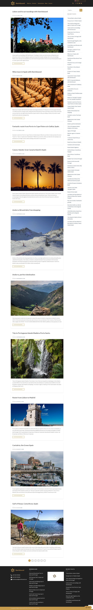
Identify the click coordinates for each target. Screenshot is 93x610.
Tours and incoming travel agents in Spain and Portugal (74, 24)
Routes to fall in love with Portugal (73, 162)
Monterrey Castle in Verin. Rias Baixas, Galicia (74, 166)
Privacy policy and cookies (33, 608)
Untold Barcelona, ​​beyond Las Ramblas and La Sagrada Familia (74, 212)
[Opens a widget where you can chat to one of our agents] (88, 607)
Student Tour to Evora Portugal (74, 158)
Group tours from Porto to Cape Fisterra (73, 33)
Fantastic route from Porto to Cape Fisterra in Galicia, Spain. (35, 126)
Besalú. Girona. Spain (72, 192)
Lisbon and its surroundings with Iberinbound (30, 12)
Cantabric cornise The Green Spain (74, 115)
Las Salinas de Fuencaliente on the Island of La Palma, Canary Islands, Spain (74, 223)
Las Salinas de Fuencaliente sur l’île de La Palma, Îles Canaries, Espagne (74, 196)
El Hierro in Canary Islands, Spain (73, 72)
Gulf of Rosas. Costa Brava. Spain (25, 504)
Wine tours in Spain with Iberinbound (27, 72)
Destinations (41, 3)
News (46, 3)
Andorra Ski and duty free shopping (26, 210)
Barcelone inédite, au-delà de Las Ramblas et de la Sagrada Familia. (74, 206)
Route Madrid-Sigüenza (73, 147)
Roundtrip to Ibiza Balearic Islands (73, 67)
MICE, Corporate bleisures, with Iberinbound (73, 81)
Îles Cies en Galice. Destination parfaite (74, 201)
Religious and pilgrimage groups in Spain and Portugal (37, 586)
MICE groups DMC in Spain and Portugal (36, 578)
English (77, 0)
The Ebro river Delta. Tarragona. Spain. (72, 188)
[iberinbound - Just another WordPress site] (18, 3)
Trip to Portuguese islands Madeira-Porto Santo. (31, 333)
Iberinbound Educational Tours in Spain (74, 59)
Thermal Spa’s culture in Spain (74, 18)
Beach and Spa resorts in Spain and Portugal (37, 590)
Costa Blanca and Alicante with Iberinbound (74, 46)
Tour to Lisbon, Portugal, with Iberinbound (74, 37)
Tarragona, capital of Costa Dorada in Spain (73, 50)
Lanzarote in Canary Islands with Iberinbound (73, 76)
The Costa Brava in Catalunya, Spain (74, 85)
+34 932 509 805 (16, 575)
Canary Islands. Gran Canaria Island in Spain (29, 150)
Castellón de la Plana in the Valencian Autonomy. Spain (73, 179)
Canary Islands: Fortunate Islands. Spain (73, 170)
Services (34, 3)
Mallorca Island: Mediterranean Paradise (74, 94)
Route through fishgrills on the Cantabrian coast (74, 41)
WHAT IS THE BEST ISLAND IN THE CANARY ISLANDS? (74, 98)
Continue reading (18, 63)
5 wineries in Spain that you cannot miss (73, 138)
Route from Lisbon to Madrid (23, 398)
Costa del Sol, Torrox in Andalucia (72, 89)
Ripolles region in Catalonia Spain (73, 134)
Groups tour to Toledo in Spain (74, 20)
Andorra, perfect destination (23, 275)
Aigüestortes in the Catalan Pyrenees (73, 120)
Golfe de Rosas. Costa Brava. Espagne (74, 150)
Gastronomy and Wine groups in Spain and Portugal (36, 582)
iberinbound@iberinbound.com (19, 579)
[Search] (73, 3)
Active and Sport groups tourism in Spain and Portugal (37, 598)
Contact (50, 3)
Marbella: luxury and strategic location (74, 63)
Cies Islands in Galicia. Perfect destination (74, 218)
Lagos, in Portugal (71, 130)
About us (29, 3)
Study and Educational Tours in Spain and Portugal (36, 574)
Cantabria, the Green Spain (22, 445)
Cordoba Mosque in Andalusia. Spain (74, 184)
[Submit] (81, 10)
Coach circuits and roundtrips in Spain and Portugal (36, 603)
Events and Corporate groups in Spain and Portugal (36, 594)
